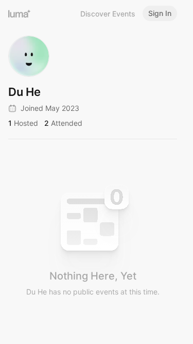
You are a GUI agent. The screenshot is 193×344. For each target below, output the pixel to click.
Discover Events (107, 13)
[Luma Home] (19, 13)
